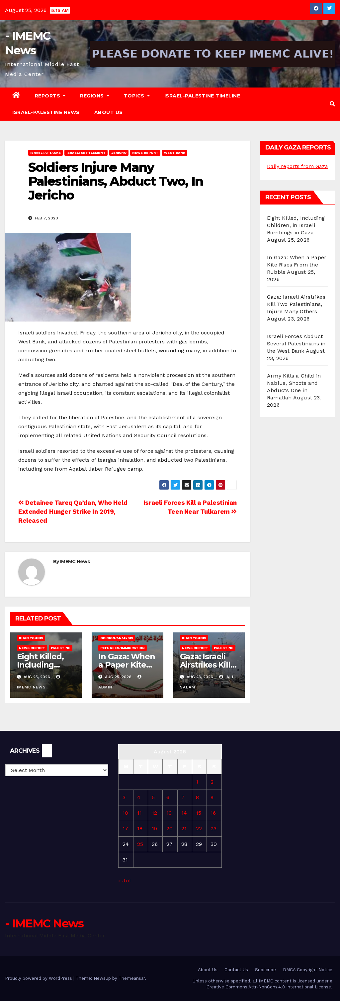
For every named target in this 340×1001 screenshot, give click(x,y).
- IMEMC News (44, 923)
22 (199, 828)
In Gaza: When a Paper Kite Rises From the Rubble (296, 264)
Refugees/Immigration (122, 648)
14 (184, 813)
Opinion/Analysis (116, 638)
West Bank (174, 152)
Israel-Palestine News (46, 112)
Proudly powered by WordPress (39, 978)
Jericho (119, 152)
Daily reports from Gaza (297, 166)
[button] (332, 104)
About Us (108, 112)
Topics (135, 96)
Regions (92, 96)
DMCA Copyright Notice (307, 969)
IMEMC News (75, 561)
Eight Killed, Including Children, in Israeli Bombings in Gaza (296, 225)
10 (125, 813)
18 (139, 828)
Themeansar (132, 978)
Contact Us (236, 969)
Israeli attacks (45, 152)
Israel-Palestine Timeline (202, 96)
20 (169, 828)
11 (139, 813)
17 (125, 828)
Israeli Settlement (86, 152)
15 (198, 813)
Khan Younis (31, 638)
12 (154, 813)
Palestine (60, 648)
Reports (48, 96)
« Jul (124, 880)
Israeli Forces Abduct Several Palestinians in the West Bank (296, 343)
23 (213, 828)
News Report (145, 152)
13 (169, 813)
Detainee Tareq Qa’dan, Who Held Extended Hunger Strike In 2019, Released (72, 511)
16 (213, 813)
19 (154, 828)
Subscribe (265, 969)
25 (140, 844)
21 (184, 828)
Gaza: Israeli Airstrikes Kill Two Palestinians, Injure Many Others (296, 304)
